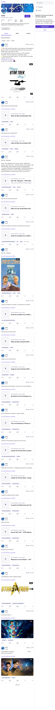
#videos (12, 40)
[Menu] (32, 16)
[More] (32, 97)
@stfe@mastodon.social (6, 17)
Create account (44, 26)
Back (4, 1)
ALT (31, 93)
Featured (28, 33)
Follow (27, 16)
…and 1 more (26, 241)
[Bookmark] (25, 97)
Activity (6, 33)
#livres (8, 40)
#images (3, 40)
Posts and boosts (5, 37)
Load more (17, 684)
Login (44, 30)
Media (17, 33)
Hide (31, 64)
